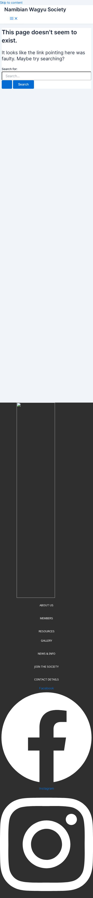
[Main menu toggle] (13, 19)
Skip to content (11, 3)
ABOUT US (46, 605)
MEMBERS (46, 618)
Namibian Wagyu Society (35, 9)
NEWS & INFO (46, 653)
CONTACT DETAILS (46, 679)
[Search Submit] (7, 84)
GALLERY (46, 640)
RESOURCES (47, 631)
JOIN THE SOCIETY (46, 667)
